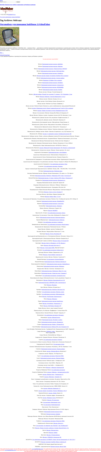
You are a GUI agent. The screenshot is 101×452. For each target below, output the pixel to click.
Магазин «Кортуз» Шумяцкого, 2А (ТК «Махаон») (53, 243)
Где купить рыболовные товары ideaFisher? (10, 17)
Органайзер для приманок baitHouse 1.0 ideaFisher (25, 24)
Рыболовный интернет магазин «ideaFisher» (52, 64)
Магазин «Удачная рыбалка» (53, 435)
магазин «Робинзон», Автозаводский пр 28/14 (58, 372)
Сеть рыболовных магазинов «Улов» (58, 164)
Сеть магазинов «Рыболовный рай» (51, 404)
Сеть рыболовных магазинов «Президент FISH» (52, 355)
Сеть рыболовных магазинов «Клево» (56, 212)
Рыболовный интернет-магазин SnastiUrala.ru (52, 301)
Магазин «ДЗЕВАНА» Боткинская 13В (52, 437)
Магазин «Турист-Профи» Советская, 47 (52, 254)
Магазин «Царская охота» (52, 430)
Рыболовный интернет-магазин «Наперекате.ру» (53, 180)
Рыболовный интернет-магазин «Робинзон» (54, 266)
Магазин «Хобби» (53, 432)
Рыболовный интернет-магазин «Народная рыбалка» (52, 217)
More (2, 52)
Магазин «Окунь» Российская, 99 (53, 233)
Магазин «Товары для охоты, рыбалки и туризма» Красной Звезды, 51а (52, 428)
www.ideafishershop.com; (37, 448)
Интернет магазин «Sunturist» (53, 414)
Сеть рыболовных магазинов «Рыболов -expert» (53, 291)
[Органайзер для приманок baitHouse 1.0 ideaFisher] (9, 45)
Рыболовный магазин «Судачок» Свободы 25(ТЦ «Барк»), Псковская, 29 (55, 178)
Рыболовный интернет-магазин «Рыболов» (52, 66)
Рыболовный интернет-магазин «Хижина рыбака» (53, 349)
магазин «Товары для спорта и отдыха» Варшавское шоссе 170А (52, 110)
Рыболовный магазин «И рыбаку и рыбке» (52, 319)
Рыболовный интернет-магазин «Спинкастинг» (52, 85)
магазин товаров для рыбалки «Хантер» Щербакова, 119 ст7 (53, 390)
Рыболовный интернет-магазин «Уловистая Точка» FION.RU (52, 68)
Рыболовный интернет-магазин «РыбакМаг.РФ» (53, 201)
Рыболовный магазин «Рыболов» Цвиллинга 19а (53, 289)
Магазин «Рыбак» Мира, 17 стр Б (53, 196)
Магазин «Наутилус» (58, 423)
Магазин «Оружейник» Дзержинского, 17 (52, 303)
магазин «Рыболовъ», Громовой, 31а (52, 376)
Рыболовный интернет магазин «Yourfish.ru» (52, 73)
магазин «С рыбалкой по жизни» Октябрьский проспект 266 (57, 133)
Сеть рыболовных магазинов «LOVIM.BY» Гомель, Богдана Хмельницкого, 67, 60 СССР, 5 (53, 439)
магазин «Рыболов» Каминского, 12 (51, 388)
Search (1, 1)
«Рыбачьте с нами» (50, 331)
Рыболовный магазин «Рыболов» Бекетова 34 (55, 261)
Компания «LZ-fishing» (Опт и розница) (52, 80)
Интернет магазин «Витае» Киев (58, 446)
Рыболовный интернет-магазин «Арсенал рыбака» (53, 78)
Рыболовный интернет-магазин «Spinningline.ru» (58, 264)
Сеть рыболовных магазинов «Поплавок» (54, 315)
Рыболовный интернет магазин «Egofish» (52, 89)
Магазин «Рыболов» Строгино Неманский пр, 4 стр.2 (52, 96)
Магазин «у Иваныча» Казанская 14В (55, 367)
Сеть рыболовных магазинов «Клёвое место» (53, 250)
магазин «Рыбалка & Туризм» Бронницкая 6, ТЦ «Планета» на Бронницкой (57, 147)
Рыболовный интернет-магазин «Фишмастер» (52, 322)
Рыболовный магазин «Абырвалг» (54, 205)
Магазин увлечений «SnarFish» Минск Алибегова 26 (53, 441)
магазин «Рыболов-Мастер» (53, 351)
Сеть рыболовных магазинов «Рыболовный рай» (53, 294)
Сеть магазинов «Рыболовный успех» (52, 402)
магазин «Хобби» (53, 393)
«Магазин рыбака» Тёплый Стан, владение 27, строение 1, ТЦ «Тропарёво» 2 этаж (52, 94)
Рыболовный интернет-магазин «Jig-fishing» (52, 82)
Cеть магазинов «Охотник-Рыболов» (55, 259)
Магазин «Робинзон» (52, 298)
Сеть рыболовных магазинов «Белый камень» (58, 224)
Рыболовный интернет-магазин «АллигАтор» (53, 203)
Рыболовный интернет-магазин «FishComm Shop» (52, 71)
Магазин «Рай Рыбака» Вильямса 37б (52, 305)
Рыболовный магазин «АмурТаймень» (58, 152)
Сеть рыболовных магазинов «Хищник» (53, 166)
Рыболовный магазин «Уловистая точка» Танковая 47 (54, 273)
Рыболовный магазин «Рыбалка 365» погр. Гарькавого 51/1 (55, 326)
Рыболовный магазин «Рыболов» (57, 219)
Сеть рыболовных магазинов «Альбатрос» (53, 222)
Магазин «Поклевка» (52, 285)
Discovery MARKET (53, 210)
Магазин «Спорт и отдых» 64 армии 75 (53, 192)
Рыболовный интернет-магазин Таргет (53, 411)
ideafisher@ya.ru (11, 14)
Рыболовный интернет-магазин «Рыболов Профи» (52, 358)
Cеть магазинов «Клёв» (58, 344)
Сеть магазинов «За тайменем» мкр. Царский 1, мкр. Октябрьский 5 (52, 425)
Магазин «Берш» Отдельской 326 (61, 240)
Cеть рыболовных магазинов (58, 369)
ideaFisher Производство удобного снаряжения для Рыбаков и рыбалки (17, 4)
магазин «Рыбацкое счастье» (49, 397)
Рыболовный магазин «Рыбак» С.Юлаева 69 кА (52, 324)
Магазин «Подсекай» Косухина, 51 (52, 245)
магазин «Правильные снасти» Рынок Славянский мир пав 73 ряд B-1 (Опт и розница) (52, 108)
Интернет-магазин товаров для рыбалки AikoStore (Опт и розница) (52, 75)
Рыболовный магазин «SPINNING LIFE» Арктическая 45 (52, 282)
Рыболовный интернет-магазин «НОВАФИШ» (52, 87)
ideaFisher (7, 55)
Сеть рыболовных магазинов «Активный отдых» (54, 275)
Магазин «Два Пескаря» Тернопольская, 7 (52, 296)
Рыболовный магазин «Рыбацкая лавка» (52, 171)
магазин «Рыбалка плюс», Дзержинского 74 (53, 374)
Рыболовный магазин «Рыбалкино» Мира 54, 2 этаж (54, 271)
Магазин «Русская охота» (53, 400)
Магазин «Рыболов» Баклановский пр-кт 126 (54, 280)
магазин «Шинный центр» (54, 317)
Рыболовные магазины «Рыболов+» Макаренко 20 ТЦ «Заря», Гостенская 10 (53, 175)
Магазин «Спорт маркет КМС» (47, 247)
